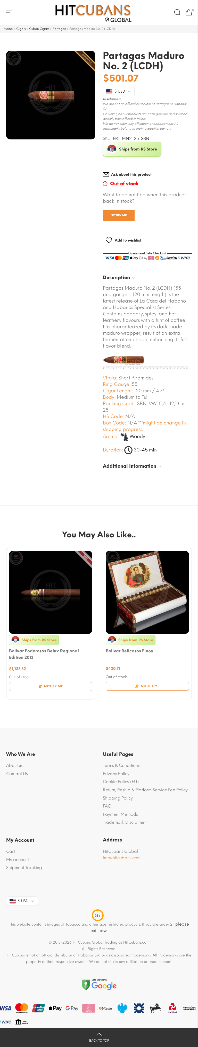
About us (14, 765)
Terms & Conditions (121, 765)
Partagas (59, 29)
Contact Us (17, 773)
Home (8, 29)
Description (116, 277)
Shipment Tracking (24, 867)
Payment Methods (120, 814)
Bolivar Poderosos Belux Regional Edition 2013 (44, 654)
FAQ (107, 806)
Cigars (21, 29)
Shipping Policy (118, 798)
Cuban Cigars (39, 29)
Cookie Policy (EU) (121, 781)
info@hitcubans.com (122, 857)
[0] (189, 12)
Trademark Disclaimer (124, 822)
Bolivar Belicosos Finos (129, 651)
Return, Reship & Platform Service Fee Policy (145, 789)
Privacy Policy (116, 773)
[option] (50, 95)
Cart (10, 851)
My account (17, 859)
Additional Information (129, 466)
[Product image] (50, 592)
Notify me (119, 215)
